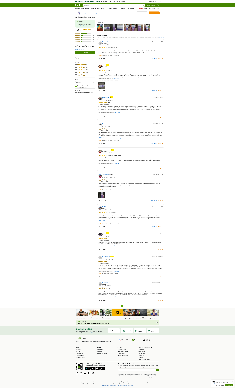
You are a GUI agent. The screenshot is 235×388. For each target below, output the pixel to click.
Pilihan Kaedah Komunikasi (144, 359)
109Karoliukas (105, 174)
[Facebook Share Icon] (77, 373)
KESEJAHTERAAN (117, 312)
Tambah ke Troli (154, 13)
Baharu (153, 8)
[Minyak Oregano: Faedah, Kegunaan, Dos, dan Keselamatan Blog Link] (153, 314)
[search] (93, 58)
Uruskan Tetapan (220, 385)
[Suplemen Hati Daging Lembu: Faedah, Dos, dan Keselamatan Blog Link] (141, 314)
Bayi (107, 8)
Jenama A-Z (123, 8)
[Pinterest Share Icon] (89, 373)
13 (139, 306)
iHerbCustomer (105, 97)
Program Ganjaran (79, 353)
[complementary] (113, 385)
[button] (159, 1)
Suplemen (77, 8)
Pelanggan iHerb (106, 41)
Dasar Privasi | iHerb (105, 385)
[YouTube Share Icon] (85, 373)
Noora (103, 233)
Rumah (102, 8)
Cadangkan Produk (142, 351)
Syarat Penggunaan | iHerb (122, 385)
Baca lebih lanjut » (152, 383)
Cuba (150, 8)
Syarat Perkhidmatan (144, 377)
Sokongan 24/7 (141, 349)
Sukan (82, 8)
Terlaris (145, 8)
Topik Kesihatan (130, 8)
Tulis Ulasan (141, 13)
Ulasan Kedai (78, 351)
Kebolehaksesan (130, 385)
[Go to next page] (142, 306)
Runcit (98, 8)
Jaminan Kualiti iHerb (80, 357)
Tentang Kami (78, 349)
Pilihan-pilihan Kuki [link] (113, 385)
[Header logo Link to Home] (78, 5)
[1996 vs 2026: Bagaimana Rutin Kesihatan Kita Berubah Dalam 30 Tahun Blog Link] (82, 314)
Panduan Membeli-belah (123, 355)
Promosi (141, 8)
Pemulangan (141, 357)
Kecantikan (93, 8)
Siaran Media (99, 351)
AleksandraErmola (106, 149)
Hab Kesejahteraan (122, 349)
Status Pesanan (141, 353)
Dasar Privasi (138, 377)
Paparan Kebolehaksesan (123, 351)
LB (102, 123)
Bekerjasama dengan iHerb (102, 353)
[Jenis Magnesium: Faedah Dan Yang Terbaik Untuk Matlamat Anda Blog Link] (94, 314)
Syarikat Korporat (100, 349)
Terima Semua (229, 385)
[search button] (143, 5)
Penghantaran (141, 355)
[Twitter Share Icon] (81, 373)
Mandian (87, 8)
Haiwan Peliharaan (113, 8)
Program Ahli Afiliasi (80, 355)
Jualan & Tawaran (121, 353)
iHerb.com (78, 381)
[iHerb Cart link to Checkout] (158, 5)
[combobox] (85, 82)
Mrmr (103, 64)
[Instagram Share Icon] (93, 373)
